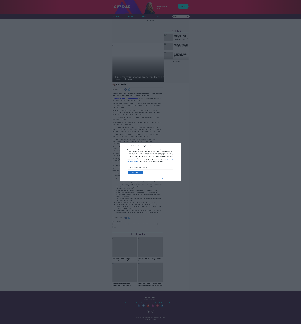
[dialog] (150, 162)
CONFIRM (135, 172)
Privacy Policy (159, 178)
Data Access (150, 178)
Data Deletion (141, 178)
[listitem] (150, 167)
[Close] (177, 146)
